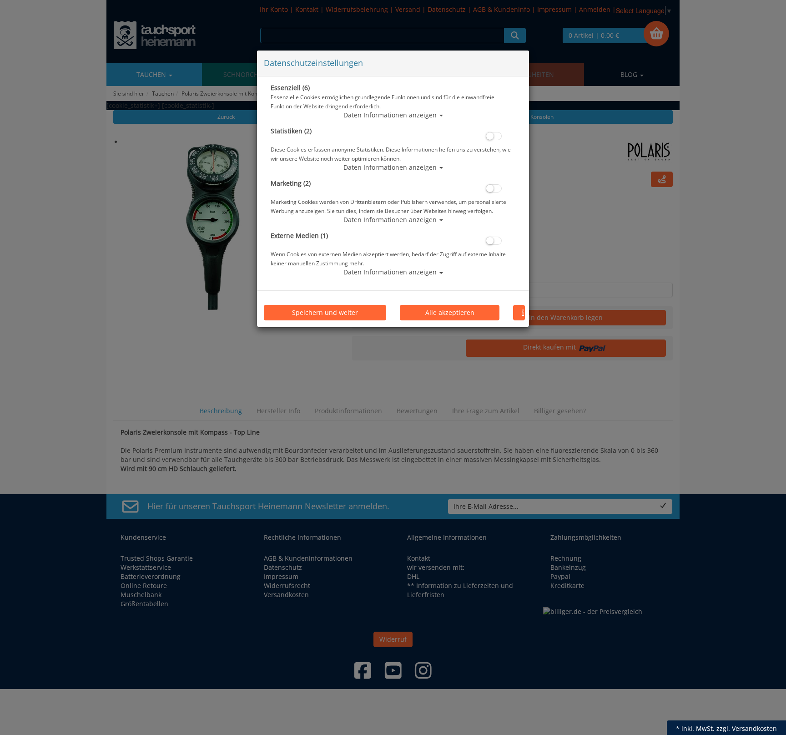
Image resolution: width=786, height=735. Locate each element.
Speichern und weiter (325, 312)
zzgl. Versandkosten (746, 728)
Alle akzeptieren (449, 312)
